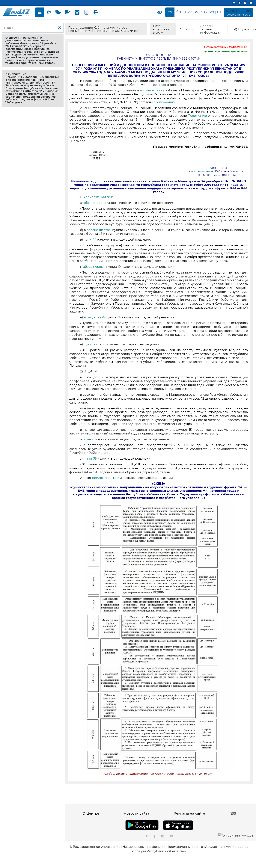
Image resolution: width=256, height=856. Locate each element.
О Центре (90, 813)
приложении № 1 (98, 197)
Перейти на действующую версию (225, 50)
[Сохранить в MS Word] (77, 12)
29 (104, 344)
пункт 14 (90, 239)
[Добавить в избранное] (49, 12)
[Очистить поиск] (59, 27)
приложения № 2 (105, 478)
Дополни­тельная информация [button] (210, 29)
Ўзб (179, 12)
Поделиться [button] (245, 29)
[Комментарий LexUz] (67, 12)
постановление (152, 90)
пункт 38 (90, 458)
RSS (232, 813)
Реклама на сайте (189, 813)
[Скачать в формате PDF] (86, 12)
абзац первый (94, 266)
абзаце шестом (99, 230)
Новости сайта (136, 813)
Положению (197, 115)
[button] (33, 50)
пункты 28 (91, 344)
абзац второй (94, 203)
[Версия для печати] (95, 12)
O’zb (188, 12)
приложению (164, 102)
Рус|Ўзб (201, 12)
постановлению (202, 171)
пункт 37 (90, 439)
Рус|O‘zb (215, 12)
